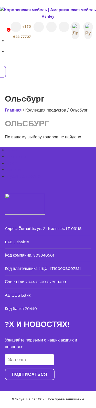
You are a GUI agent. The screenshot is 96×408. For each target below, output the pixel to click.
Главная (13, 110)
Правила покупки (24, 176)
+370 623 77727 (22, 27)
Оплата (14, 169)
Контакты (16, 156)
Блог (12, 163)
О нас (12, 150)
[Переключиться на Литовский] (75, 27)
